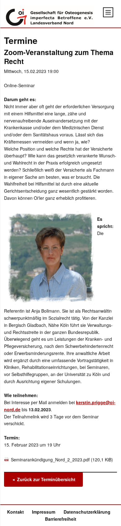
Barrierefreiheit (60, 519)
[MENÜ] (108, 12)
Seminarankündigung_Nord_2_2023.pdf (62, 459)
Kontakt (15, 512)
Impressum (43, 512)
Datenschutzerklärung (87, 512)
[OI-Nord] (49, 17)
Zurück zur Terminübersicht (46, 480)
